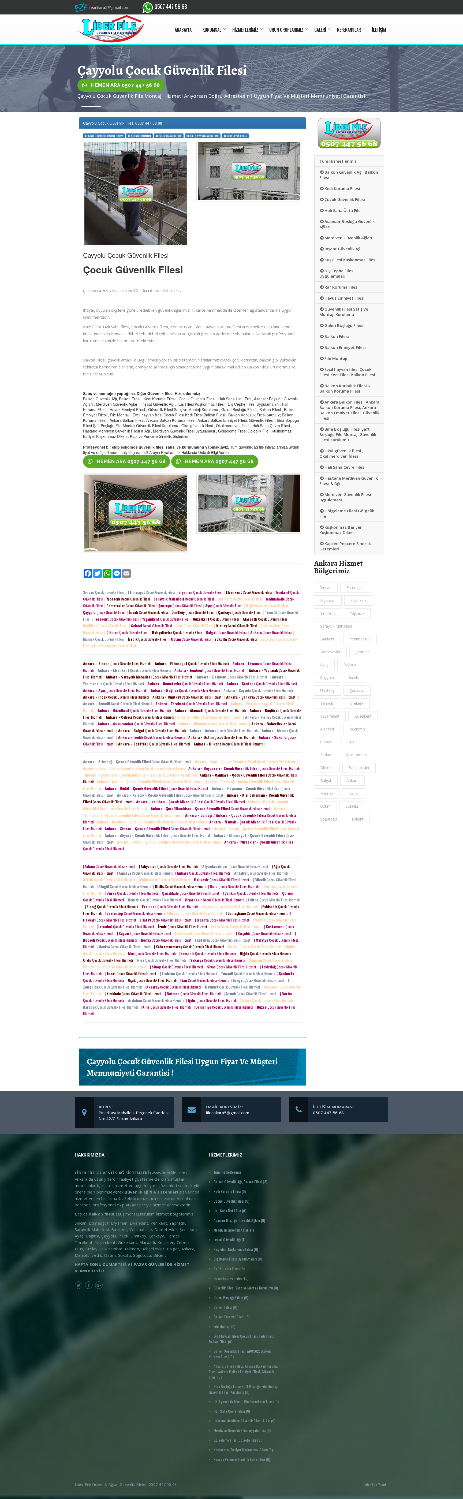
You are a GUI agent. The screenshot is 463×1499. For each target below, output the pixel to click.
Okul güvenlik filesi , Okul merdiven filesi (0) (246, 1401)
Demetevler (330, 651)
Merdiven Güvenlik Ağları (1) (234, 1230)
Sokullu (352, 806)
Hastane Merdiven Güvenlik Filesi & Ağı (348, 480)
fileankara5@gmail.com (227, 1112)
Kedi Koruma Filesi (342, 188)
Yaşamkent (329, 716)
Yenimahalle (360, 639)
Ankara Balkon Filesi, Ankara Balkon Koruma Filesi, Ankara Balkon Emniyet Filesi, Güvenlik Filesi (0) (243, 1371)
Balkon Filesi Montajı (141, 136)
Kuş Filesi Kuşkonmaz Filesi (350, 259)
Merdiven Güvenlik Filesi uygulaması (345, 497)
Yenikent (327, 613)
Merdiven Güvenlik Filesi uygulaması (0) (242, 1430)
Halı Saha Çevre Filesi (344, 467)
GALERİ (320, 30)
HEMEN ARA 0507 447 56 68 (125, 85)
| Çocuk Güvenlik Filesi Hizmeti (110, 866)
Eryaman (327, 600)
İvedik (353, 793)
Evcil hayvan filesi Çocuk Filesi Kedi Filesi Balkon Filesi (347, 372)
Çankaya (357, 690)
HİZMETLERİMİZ (245, 30)
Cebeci (326, 741)
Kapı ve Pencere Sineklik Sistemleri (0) (242, 1459)
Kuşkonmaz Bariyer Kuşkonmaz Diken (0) (243, 1449)
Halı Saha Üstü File (342, 210)
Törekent (356, 703)
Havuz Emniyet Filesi (344, 298)
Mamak (326, 793)
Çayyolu (327, 677)
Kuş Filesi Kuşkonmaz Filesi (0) (236, 1249)
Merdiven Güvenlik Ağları (348, 237)
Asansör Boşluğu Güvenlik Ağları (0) (239, 1220)
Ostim (325, 806)
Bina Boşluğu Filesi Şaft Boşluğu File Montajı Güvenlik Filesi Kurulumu (347, 434)
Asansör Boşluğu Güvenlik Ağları (347, 224)
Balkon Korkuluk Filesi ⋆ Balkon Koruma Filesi (344, 388)
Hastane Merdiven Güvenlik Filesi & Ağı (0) (244, 1420)
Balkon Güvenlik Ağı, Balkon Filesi (348, 174)
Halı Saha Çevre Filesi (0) (232, 1411)
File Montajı (335, 358)
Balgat (325, 780)
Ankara (352, 780)
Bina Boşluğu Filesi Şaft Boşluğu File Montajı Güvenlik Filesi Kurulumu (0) (243, 1389)
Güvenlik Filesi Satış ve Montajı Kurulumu (343, 311)
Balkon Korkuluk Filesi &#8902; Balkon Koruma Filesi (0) (240, 1353)
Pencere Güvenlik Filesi (170, 136)
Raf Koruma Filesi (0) (229, 1268)
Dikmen (327, 767)
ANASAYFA (183, 30)
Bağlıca (349, 664)
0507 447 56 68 (170, 6)
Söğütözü (328, 819)
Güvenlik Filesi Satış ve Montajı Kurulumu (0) (246, 1288)
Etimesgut (355, 587)
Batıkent (327, 639)
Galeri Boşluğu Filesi (343, 325)
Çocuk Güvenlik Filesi (104, 592)
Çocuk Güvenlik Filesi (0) (231, 1201)
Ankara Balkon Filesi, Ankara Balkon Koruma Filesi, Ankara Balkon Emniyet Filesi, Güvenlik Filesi (349, 410)
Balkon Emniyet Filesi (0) (232, 1316)
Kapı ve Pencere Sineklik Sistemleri (345, 546)
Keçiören (357, 729)
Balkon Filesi (336, 336)
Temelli (326, 703)
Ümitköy (327, 690)
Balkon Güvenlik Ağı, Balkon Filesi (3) (240, 1181)
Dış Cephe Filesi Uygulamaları (336, 273)
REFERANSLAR (349, 30)
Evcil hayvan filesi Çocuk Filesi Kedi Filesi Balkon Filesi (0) (241, 1338)
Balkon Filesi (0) (225, 1307)
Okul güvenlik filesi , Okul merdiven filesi (341, 453)
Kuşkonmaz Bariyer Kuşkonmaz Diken (340, 529)
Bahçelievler (359, 767)
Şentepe (363, 651)
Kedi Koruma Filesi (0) (230, 1191)
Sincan (325, 587)
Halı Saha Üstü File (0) (230, 1210)
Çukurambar (356, 754)
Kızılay (325, 754)
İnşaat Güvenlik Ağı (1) (229, 1239)
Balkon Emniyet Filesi (345, 347)
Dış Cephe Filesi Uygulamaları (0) (238, 1259)
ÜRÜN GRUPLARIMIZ (286, 30)
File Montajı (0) (225, 1326)
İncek (353, 677)
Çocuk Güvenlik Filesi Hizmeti (118, 663)
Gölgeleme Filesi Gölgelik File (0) (238, 1440)
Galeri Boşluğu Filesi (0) (231, 1297)
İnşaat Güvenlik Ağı (342, 248)
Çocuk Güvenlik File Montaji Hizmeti (105, 136)
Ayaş (324, 664)
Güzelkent (363, 716)
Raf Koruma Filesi (341, 287)
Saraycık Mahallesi (336, 626)
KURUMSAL (212, 30)
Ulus (350, 741)
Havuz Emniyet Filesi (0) (231, 1278)
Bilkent (358, 819)
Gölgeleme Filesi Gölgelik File (346, 513)
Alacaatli (327, 729)
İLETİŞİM (379, 30)
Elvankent (358, 600)
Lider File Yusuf (376, 1484)
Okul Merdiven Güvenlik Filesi (204, 136)
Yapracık (357, 613)
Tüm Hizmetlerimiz (338, 161)
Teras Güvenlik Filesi (237, 136)
